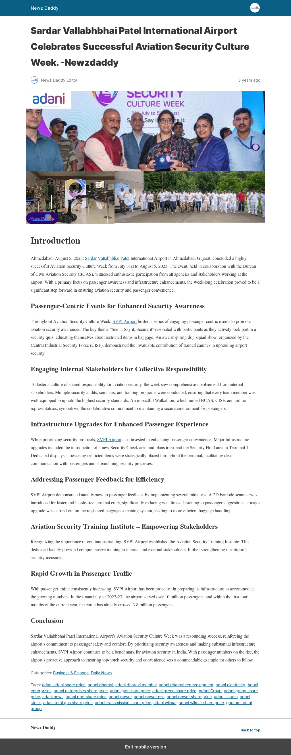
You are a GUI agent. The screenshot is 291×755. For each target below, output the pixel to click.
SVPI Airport (125, 321)
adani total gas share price (68, 702)
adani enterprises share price (81, 690)
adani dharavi (100, 684)
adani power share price (189, 696)
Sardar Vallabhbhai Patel (107, 258)
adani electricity (230, 684)
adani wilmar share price (201, 702)
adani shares (226, 696)
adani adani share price (64, 684)
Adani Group (210, 690)
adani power (120, 696)
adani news (52, 696)
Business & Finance (71, 672)
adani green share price (174, 690)
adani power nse (149, 696)
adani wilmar (164, 702)
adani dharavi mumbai (136, 684)
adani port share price (86, 696)
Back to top (250, 730)
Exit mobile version (145, 747)
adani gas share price (130, 690)
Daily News (101, 672)
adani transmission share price (123, 702)
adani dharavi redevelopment (186, 684)
